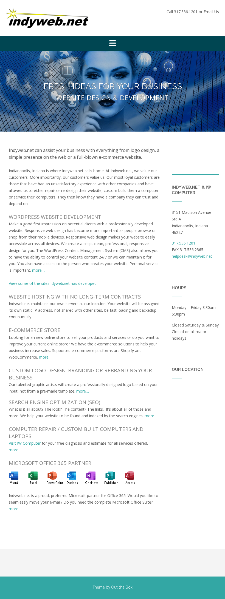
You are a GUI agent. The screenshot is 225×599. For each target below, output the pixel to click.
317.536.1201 (186, 11)
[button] (112, 43)
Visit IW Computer (25, 443)
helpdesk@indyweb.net (192, 256)
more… (38, 270)
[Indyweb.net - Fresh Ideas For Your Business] (47, 18)
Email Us (211, 11)
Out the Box (122, 587)
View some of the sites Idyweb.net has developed (53, 283)
